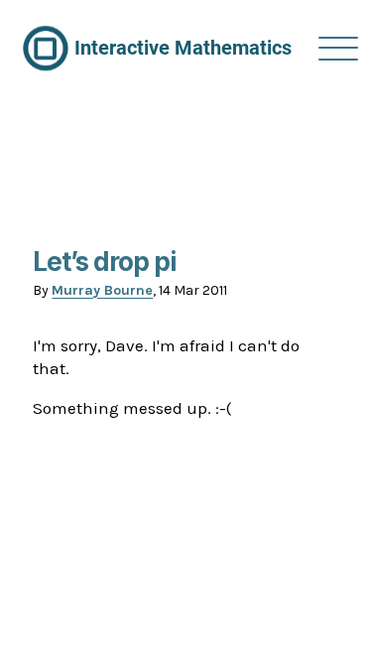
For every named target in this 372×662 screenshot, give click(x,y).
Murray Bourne (102, 290)
